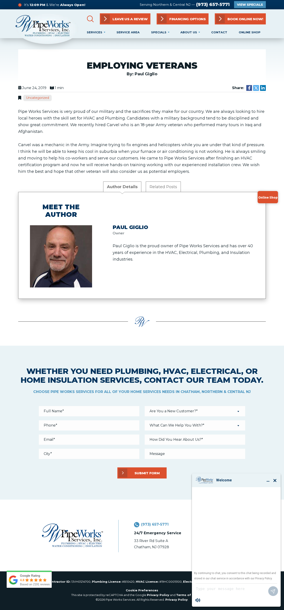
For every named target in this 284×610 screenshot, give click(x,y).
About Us (188, 32)
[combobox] (195, 411)
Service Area (128, 32)
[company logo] (47, 29)
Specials (158, 32)
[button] (240, 18)
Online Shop (249, 32)
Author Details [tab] (122, 186)
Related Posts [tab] (163, 186)
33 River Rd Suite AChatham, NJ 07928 (151, 544)
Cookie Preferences (142, 590)
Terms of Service (190, 595)
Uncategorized (37, 98)
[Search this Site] (90, 18)
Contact (219, 32)
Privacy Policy (158, 595)
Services (94, 32)
